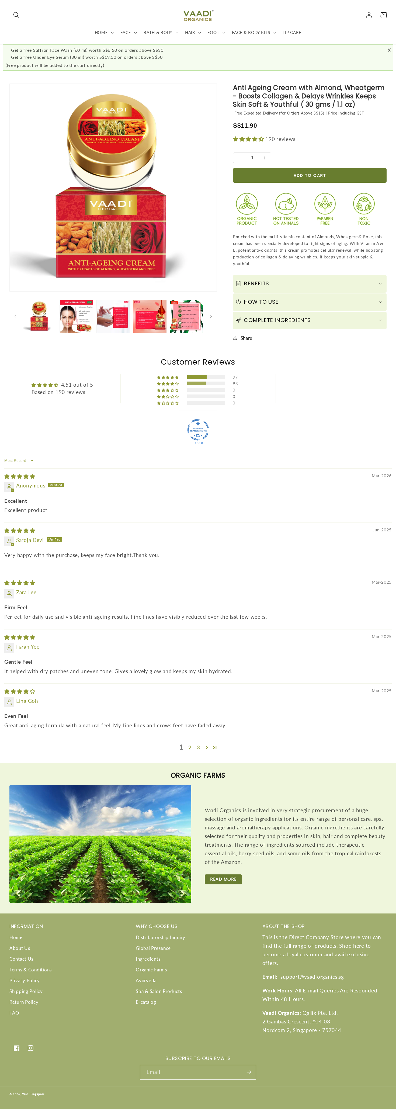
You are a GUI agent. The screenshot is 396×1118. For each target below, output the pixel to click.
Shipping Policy (26, 991)
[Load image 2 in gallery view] (76, 316)
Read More (223, 879)
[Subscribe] (249, 1072)
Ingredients (148, 959)
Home (16, 937)
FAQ (14, 1013)
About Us (19, 948)
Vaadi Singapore (33, 1094)
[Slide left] (15, 316)
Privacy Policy (24, 980)
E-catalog (146, 1002)
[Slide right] (211, 316)
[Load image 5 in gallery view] (186, 316)
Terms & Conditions (30, 969)
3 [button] (198, 747)
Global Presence (153, 948)
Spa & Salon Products (159, 991)
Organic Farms (151, 969)
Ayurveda (146, 980)
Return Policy (23, 1002)
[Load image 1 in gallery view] (39, 316)
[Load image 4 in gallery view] (149, 316)
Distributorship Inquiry (160, 937)
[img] (19, 476)
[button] (16, 15)
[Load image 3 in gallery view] (113, 316)
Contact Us (21, 959)
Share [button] (246, 338)
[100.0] (198, 430)
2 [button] (190, 747)
